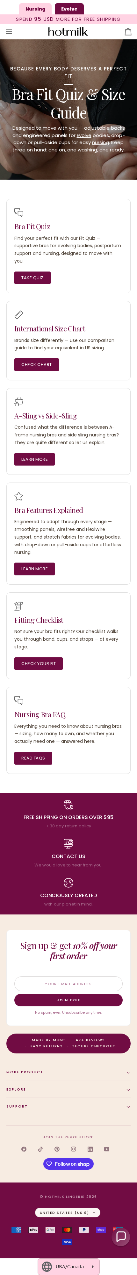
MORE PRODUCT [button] (24, 1072)
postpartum (107, 245)
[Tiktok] (40, 1149)
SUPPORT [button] (17, 1106)
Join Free (68, 1000)
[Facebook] (24, 1149)
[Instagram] (73, 1149)
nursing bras (43, 435)
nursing (100, 142)
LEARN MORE (34, 459)
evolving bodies (75, 245)
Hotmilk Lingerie (65, 1196)
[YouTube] (107, 1149)
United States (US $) (64, 1212)
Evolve (84, 135)
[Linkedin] (90, 1149)
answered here (77, 741)
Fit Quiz (87, 238)
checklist (95, 631)
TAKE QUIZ (32, 278)
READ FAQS (33, 758)
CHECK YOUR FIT (38, 664)
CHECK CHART (36, 364)
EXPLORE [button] (16, 1089)
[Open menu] (14, 31)
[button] (121, 1237)
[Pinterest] (57, 1149)
